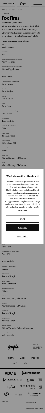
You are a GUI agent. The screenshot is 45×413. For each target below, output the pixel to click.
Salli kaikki (22, 227)
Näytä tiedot (22, 236)
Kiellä (22, 219)
